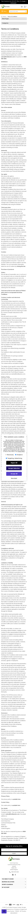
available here (16, 799)
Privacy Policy (21, 451)
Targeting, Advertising (14, 458)
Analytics (20, 455)
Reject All (14, 463)
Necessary (10, 455)
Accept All (14, 474)
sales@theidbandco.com (8, 56)
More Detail (14, 478)
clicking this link (21, 266)
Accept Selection (14, 468)
